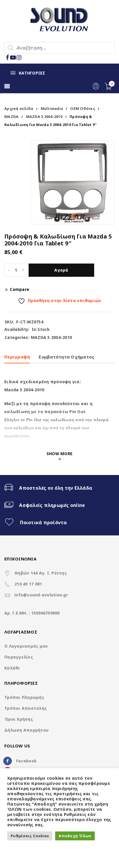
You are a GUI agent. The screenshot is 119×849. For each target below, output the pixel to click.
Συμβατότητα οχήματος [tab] (66, 357)
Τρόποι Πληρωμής (24, 697)
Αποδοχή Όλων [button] (75, 835)
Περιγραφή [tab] (17, 357)
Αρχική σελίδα (18, 108)
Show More (59, 453)
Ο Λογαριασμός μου (26, 646)
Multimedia (52, 108)
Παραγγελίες (18, 657)
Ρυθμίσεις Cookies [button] (30, 835)
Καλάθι (12, 668)
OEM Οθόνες (82, 108)
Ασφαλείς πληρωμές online (52, 505)
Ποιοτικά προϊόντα (43, 522)
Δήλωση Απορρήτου (26, 730)
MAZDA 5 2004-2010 (44, 116)
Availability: (16, 329)
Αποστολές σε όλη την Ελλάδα (55, 488)
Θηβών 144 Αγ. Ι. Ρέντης (40, 573)
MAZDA (11, 116)
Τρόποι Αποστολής (25, 708)
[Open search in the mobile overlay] (59, 48)
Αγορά (61, 270)
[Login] (96, 88)
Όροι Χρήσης (18, 719)
